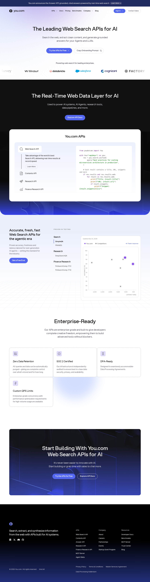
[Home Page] (11, 524)
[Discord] (18, 539)
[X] (14, 539)
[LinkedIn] (10, 539)
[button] (54, 11)
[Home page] (16, 10)
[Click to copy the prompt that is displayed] (89, 50)
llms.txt (42, 569)
